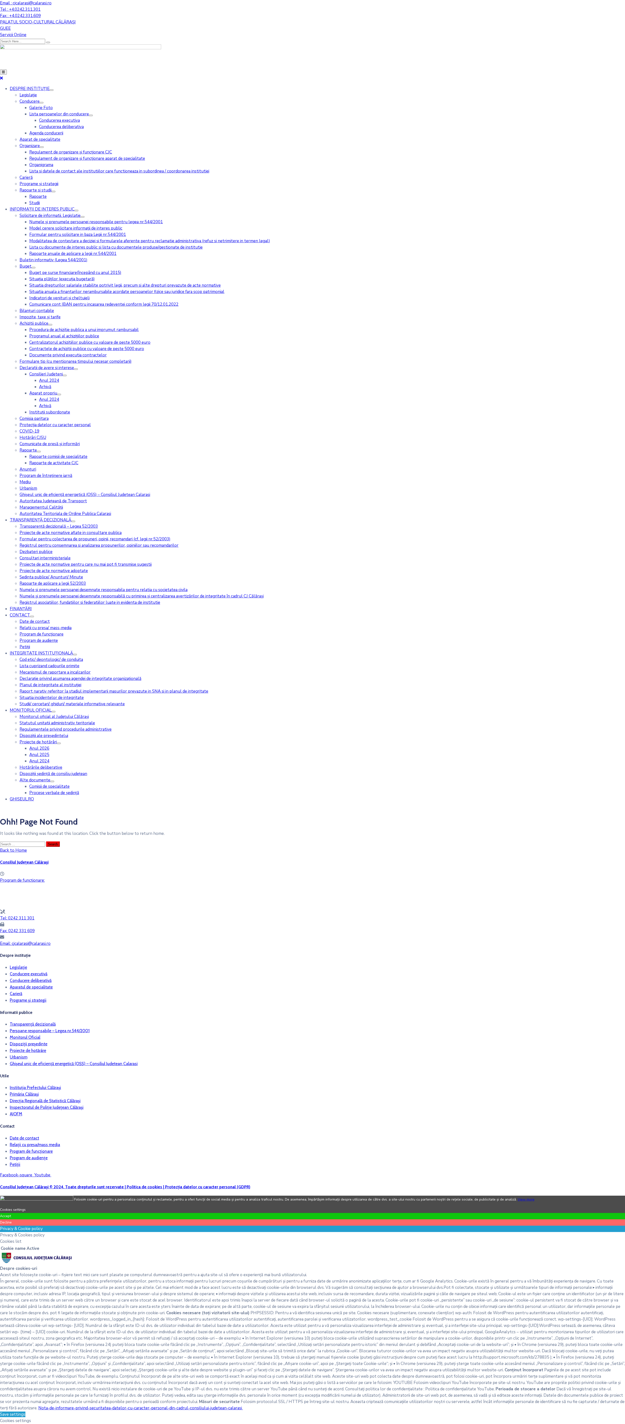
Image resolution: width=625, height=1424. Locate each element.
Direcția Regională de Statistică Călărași (45, 1100)
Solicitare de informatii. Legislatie (50, 215)
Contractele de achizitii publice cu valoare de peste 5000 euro (86, 349)
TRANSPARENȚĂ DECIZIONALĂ (40, 520)
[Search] (48, 42)
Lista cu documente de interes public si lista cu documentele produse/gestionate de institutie (116, 247)
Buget (25, 266)
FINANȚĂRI (21, 609)
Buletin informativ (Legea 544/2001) (53, 260)
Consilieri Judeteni (46, 374)
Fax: (17, 931)
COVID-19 (29, 431)
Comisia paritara (34, 418)
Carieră (26, 177)
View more (526, 1199)
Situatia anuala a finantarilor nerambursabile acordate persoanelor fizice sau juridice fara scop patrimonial (126, 291)
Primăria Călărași (24, 1094)
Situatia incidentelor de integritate (52, 697)
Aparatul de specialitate (31, 987)
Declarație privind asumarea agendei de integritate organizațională (80, 678)
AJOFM (16, 1113)
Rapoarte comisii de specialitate (58, 456)
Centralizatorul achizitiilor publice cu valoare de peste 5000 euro (89, 342)
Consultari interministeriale (45, 558)
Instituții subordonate (49, 412)
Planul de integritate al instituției (50, 685)
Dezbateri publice (36, 552)
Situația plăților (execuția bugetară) (62, 279)
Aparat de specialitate (40, 139)
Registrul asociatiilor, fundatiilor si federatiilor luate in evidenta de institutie (90, 602)
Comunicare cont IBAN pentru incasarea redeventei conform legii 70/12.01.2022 (103, 304)
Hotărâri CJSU (33, 437)
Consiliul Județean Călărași (24, 862)
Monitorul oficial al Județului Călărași (54, 716)
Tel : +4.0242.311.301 (20, 9)
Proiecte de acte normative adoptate (54, 571)
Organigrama (41, 165)
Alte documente (35, 780)
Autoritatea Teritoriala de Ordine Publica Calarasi (65, 513)
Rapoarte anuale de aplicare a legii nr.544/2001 (72, 253)
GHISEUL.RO (22, 799)
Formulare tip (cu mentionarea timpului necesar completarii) (76, 361)
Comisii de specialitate (49, 786)
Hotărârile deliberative (41, 767)
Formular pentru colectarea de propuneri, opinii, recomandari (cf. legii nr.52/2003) (95, 539)
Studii (34, 203)
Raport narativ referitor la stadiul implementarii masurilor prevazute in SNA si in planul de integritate (114, 691)
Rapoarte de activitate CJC (53, 463)
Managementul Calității (41, 507)
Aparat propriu (43, 393)
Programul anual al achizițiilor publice (64, 336)
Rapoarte (38, 196)
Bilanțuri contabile (37, 310)
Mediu (25, 482)
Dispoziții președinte (28, 1043)
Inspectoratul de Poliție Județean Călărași (46, 1107)
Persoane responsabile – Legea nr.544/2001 (50, 1030)
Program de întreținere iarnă (46, 475)
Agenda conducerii (46, 133)
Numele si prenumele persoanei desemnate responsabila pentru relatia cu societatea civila (104, 590)
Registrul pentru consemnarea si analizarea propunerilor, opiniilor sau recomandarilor (99, 545)
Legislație (28, 95)
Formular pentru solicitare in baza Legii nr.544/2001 (77, 234)
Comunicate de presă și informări (50, 444)
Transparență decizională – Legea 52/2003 (59, 526)
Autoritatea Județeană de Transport (53, 501)
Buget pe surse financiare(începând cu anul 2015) (75, 272)
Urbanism (28, 488)
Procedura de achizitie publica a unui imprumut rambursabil (84, 330)
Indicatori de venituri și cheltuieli (59, 298)
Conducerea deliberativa (61, 127)
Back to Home (13, 850)
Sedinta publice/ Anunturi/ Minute (51, 577)
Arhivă (45, 387)
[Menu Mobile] (3, 72)
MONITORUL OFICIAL (31, 710)
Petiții (25, 647)
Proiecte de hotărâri (38, 742)
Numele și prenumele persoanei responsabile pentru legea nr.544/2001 (96, 222)
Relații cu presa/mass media (35, 1144)
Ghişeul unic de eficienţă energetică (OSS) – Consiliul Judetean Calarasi (85, 494)
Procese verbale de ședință (54, 793)
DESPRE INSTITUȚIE (30, 88)
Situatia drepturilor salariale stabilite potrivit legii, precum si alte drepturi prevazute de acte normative (125, 285)
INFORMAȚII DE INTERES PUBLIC (42, 209)
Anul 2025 (39, 754)
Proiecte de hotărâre (28, 1050)
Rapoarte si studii (36, 190)
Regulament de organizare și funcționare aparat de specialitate (87, 158)
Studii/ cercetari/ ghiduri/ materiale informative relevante (72, 704)
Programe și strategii (39, 184)
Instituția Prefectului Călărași (35, 1087)
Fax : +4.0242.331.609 (20, 16)
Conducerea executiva (59, 120)
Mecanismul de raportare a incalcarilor (55, 672)
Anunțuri (28, 469)
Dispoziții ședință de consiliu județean (53, 774)
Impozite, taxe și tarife (40, 317)
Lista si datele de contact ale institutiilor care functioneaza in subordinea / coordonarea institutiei (119, 171)
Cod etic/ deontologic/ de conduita (51, 659)
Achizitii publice (34, 323)
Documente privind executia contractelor (68, 355)
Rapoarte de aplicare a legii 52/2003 (53, 583)
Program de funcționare (41, 634)
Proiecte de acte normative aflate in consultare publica (71, 532)
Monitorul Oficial (25, 1037)
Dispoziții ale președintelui (44, 735)
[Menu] (51, 90)
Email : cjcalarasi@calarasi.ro (26, 3)
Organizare (30, 146)
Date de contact (35, 621)
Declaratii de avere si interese (47, 368)
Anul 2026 (39, 748)
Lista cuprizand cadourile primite (49, 666)
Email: (25, 943)
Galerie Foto (41, 108)
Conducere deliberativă (31, 980)
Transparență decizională (33, 1024)
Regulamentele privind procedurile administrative (66, 729)
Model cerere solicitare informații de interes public (75, 228)
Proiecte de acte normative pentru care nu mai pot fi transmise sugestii (86, 564)
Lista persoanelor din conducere (59, 114)
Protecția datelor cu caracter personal (55, 425)
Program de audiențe (39, 640)
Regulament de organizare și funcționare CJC (70, 152)
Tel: (17, 918)
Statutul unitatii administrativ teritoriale (57, 723)
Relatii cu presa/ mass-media (46, 628)
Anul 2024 (49, 380)
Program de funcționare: (22, 880)
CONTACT (20, 615)
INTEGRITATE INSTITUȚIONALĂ (41, 653)
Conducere (30, 101)
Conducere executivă (28, 973)
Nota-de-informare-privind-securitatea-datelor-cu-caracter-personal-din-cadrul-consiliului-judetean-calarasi (140, 1408)
